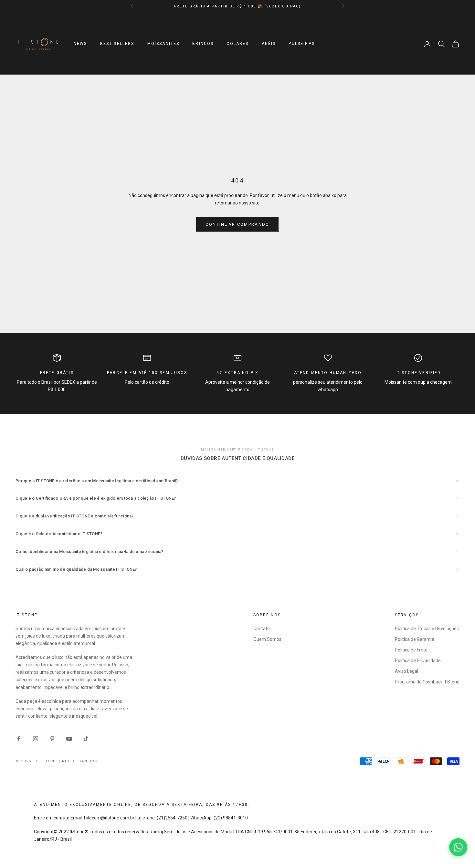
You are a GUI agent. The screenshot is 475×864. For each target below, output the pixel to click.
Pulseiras (301, 44)
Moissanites (163, 44)
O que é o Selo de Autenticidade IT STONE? (59, 533)
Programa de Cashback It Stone (427, 681)
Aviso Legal (406, 671)
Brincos (203, 44)
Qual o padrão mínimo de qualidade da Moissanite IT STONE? (76, 569)
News (80, 44)
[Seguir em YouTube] (69, 738)
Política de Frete (411, 649)
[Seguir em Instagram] (35, 738)
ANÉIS (269, 44)
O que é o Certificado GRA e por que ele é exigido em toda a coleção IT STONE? (96, 498)
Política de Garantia (414, 639)
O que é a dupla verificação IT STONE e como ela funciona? (75, 516)
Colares (237, 44)
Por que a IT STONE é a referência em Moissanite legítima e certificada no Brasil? (97, 480)
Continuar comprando (237, 224)
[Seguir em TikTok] (86, 738)
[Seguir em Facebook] (19, 738)
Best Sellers (117, 44)
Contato (261, 628)
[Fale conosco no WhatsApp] (458, 847)
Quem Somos (267, 639)
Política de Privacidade (418, 660)
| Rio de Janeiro (78, 761)
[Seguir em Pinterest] (52, 738)
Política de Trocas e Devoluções (427, 628)
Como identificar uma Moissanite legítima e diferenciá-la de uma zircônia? (90, 551)
